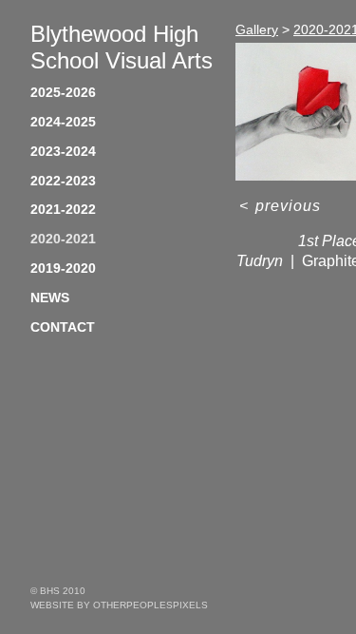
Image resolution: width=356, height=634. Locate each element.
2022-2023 (63, 180)
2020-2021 (63, 238)
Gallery (256, 29)
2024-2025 (63, 121)
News (49, 297)
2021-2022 (63, 209)
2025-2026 (63, 92)
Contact (62, 327)
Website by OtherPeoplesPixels (119, 605)
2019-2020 (63, 268)
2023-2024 (63, 151)
